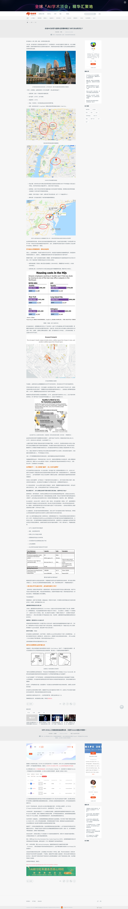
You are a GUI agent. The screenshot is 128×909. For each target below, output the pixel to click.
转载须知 (50, 698)
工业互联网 (87, 18)
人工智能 (33, 18)
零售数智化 (36, 20)
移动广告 (95, 115)
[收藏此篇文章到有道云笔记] (64, 704)
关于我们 (34, 901)
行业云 (81, 18)
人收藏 (30, 703)
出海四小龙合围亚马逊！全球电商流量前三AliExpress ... (32, 724)
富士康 (94, 109)
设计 (97, 112)
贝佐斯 (34, 712)
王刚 (61, 31)
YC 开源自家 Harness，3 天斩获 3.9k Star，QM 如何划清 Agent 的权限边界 (93, 826)
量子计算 (92, 118)
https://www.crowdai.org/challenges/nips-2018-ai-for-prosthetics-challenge (42, 864)
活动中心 (49, 13)
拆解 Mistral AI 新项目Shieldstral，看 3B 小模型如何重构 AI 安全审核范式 (93, 831)
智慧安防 (63, 20)
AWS (44, 712)
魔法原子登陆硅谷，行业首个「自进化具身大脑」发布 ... (44, 724)
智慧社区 (75, 20)
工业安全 (84, 20)
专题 (60, 13)
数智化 (45, 18)
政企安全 (69, 18)
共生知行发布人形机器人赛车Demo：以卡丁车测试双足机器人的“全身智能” (92, 820)
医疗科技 (58, 18)
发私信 (93, 64)
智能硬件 (92, 20)
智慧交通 (71, 20)
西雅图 (39, 712)
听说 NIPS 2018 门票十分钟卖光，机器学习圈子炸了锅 (97, 772)
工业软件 (80, 20)
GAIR (55, 13)
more (93, 774)
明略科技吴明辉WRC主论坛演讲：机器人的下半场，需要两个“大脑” (92, 87)
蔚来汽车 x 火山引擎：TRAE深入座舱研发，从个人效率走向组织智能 (92, 96)
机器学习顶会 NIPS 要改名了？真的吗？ (94, 770)
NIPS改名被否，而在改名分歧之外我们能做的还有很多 (97, 763)
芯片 (64, 18)
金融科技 (51, 18)
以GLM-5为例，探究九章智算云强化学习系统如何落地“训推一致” (93, 815)
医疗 (92, 112)
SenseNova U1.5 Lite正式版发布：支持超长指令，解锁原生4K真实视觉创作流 (93, 76)
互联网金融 (88, 115)
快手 (87, 121)
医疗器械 (55, 20)
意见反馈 (40, 901)
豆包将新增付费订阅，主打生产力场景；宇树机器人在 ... (57, 724)
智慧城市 (75, 18)
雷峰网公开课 (41, 13)
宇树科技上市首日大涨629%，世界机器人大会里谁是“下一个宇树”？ (93, 810)
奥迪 (87, 118)
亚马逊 (28, 712)
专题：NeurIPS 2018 (75, 733)
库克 (87, 112)
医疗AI (49, 20)
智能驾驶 (39, 18)
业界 (28, 18)
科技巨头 (46, 20)
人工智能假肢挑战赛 (40, 769)
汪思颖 (55, 733)
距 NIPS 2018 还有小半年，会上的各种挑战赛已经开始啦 (60, 765)
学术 (31, 20)
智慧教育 (67, 20)
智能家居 (100, 20)
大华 (98, 118)
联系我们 (28, 901)
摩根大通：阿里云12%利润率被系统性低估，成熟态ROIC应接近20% (93, 82)
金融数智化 (41, 20)
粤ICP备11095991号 (56, 907)
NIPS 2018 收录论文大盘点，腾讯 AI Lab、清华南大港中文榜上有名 (100, 768)
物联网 (89, 20)
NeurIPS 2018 (93, 756)
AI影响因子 (69, 746)
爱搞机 (67, 13)
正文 (35, 22)
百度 (35, 746)
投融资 (52, 20)
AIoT (94, 18)
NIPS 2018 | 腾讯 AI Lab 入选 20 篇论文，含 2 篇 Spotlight (98, 765)
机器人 (96, 20)
